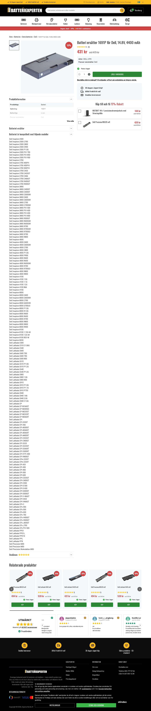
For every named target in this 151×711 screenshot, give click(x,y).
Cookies (95, 679)
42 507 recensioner (29, 627)
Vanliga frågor (71, 667)
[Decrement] (79, 74)
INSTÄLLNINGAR (55, 705)
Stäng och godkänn (96, 705)
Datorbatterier (27, 37)
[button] (138, 2)
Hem (11, 37)
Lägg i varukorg (117, 74)
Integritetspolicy (98, 671)
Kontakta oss (123, 667)
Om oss (95, 667)
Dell (35, 37)
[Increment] (89, 74)
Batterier (17, 37)
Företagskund (71, 679)
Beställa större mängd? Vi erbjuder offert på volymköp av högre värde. (107, 80)
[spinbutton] (84, 74)
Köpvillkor (96, 675)
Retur (68, 675)
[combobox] (85, 10)
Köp (22, 604)
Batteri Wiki (70, 671)
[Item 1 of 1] (47, 66)
